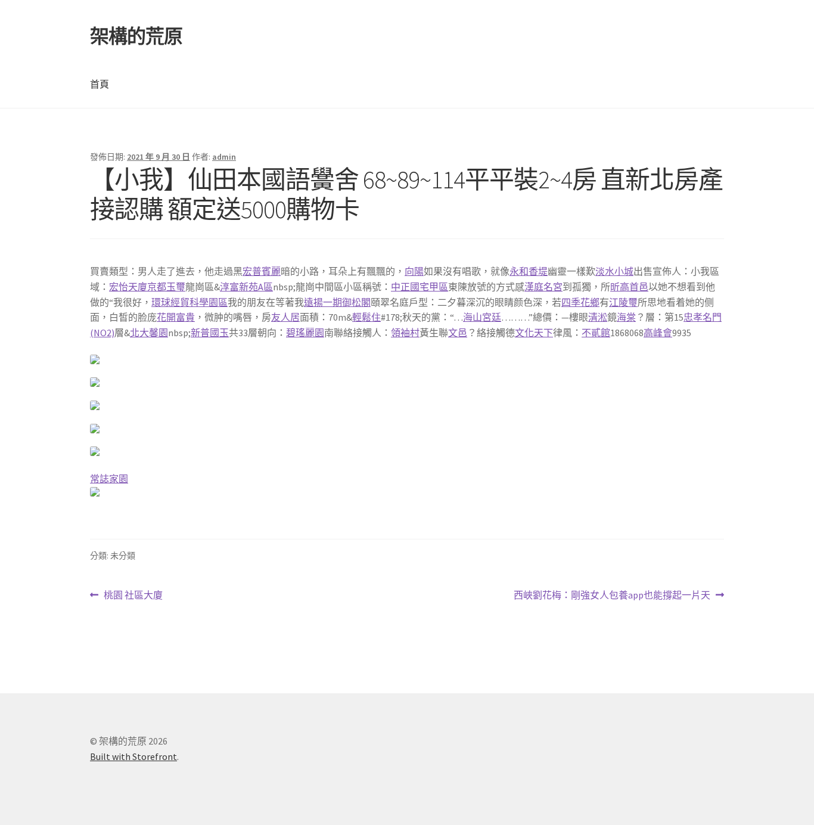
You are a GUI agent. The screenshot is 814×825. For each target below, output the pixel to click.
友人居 (285, 317)
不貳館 (596, 333)
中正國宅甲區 (419, 287)
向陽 (414, 271)
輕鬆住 (366, 317)
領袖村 (405, 333)
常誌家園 (109, 479)
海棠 (626, 317)
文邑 (457, 333)
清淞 (597, 317)
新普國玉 (210, 333)
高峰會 (658, 333)
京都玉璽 (166, 287)
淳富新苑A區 (246, 287)
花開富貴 (176, 317)
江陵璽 (623, 302)
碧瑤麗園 (305, 333)
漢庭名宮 (543, 287)
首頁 (99, 84)
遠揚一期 (323, 302)
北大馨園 (149, 333)
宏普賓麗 (262, 271)
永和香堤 (528, 271)
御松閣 (356, 302)
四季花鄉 (580, 302)
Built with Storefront (133, 756)
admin (224, 156)
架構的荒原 (136, 36)
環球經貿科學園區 (189, 302)
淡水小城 (614, 271)
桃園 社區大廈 (133, 595)
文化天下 (534, 333)
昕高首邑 (629, 287)
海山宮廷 (482, 317)
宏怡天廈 (128, 287)
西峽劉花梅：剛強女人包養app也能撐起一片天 (612, 595)
